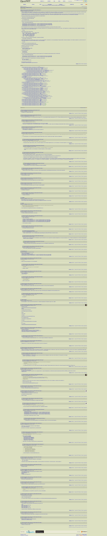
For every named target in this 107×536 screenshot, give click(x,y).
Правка (80, 63)
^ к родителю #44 (76, 166)
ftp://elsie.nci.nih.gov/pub (74, 14)
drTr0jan (42, 75)
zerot (43, 71)
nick (27, 242)
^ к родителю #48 (76, 416)
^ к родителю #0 (76, 113)
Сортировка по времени (82, 107)
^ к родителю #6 (76, 143)
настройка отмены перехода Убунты (30, 79)
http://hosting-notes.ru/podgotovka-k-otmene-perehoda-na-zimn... (51, 290)
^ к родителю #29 (76, 244)
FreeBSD (23, 76)
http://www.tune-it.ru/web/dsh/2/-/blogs (27, 519)
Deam (40, 77)
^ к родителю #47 (76, 407)
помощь (33, 4)
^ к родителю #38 (76, 358)
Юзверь (41, 82)
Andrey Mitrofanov (37, 79)
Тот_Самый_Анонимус (29, 140)
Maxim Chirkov (84, 534)
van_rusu (41, 99)
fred (40, 105)
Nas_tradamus (41, 87)
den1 (47, 96)
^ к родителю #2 (76, 130)
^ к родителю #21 (76, 239)
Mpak (40, 73)
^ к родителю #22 (76, 269)
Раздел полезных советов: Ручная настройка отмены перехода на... (30, 88)
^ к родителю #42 (76, 401)
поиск (40, 4)
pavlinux (44, 95)
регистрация (81, 0)
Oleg (40, 93)
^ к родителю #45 (76, 442)
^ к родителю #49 (76, 421)
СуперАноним (41, 67)
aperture (28, 410)
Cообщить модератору (84, 63)
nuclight (44, 91)
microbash (41, 88)
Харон (42, 94)
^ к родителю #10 (76, 150)
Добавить (77, 535)
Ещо (41, 72)
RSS (86, 107)
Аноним (41, 90)
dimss (40, 74)
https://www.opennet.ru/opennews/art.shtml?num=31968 (36, 377)
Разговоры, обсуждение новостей (27, 7)
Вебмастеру (85, 535)
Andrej (40, 103)
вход (79, 0)
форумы (24, 4)
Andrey (26, 289)
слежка (82, 4)
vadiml (42, 68)
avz (43, 80)
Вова (25, 300)
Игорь (40, 101)
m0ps (42, 83)
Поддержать (81, 535)
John (42, 69)
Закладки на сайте (23, 534)
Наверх (80, 113)
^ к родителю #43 (76, 366)
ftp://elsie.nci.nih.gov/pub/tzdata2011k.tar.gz (29, 316)
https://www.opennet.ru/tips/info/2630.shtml (31, 62)
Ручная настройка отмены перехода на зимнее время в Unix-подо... (30, 67)
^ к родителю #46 (76, 455)
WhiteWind (28, 164)
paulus (42, 78)
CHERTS (41, 100)
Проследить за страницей (24, 535)
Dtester (40, 104)
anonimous (46, 70)
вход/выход (72, 4)
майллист (60, 4)
